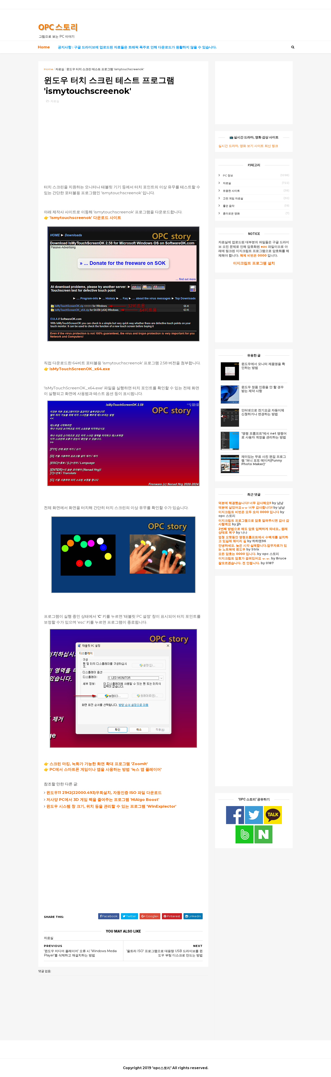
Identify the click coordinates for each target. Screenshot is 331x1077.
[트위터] (254, 823)
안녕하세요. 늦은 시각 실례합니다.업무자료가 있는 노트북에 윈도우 (252, 547)
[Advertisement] (123, 139)
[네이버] (263, 842)
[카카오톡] (273, 823)
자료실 (59, 69)
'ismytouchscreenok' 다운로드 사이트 (85, 217)
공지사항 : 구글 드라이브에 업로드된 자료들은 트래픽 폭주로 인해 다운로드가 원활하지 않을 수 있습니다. (137, 47)
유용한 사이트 (231, 190)
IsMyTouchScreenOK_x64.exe (80, 369)
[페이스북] (235, 823)
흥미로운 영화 (231, 213)
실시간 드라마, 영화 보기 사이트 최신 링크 (248, 146)
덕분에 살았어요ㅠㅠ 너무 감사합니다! (245, 507)
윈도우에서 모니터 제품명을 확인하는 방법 (263, 366)
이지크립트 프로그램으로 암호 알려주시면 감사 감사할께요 (253, 522)
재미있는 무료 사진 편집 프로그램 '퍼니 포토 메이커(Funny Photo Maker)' (263, 460)
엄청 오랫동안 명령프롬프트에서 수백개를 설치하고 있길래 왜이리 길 (253, 539)
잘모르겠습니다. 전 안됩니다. (239, 563)
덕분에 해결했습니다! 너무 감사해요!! (244, 503)
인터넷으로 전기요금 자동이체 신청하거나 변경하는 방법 (262, 412)
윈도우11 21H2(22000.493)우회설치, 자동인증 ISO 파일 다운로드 (104, 792)
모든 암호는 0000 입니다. (237, 554)
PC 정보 (228, 175)
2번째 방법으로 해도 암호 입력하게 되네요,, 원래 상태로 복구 (253, 531)
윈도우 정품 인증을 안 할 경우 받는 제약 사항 (262, 389)
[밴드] (245, 842)
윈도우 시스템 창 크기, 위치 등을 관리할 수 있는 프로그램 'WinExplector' (111, 806)
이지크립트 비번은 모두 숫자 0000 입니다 (248, 512)
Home (44, 47)
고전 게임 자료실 (233, 198)
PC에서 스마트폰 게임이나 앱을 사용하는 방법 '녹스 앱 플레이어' (106, 769)
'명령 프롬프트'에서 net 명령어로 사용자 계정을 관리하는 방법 (264, 435)
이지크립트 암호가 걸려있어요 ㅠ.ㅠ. (244, 558)
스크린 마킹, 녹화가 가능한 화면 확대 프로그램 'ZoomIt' (99, 764)
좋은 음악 (228, 205)
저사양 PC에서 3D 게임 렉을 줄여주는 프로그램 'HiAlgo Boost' (102, 799)
